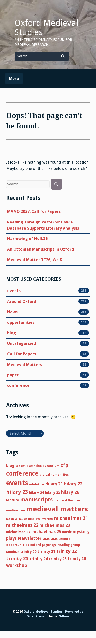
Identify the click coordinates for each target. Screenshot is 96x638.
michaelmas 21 (71, 518)
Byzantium (51, 466)
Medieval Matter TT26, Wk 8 (34, 259)
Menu (14, 78)
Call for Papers (21, 354)
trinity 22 (66, 551)
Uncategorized (21, 343)
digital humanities (54, 474)
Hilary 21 (54, 483)
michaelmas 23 (54, 525)
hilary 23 (17, 492)
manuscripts (36, 499)
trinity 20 (28, 551)
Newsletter (30, 538)
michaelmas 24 (18, 532)
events (14, 290)
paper (13, 375)
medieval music (16, 519)
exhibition (36, 484)
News (12, 312)
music (67, 532)
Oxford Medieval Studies (46, 27)
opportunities (20, 322)
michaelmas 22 (22, 525)
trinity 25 (58, 559)
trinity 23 (17, 558)
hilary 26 (70, 492)
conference (18, 385)
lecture (12, 500)
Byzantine (34, 466)
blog (11, 333)
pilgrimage (49, 545)
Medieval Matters (24, 364)
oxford (35, 545)
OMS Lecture (61, 539)
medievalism (15, 510)
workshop (16, 565)
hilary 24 (36, 492)
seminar (12, 552)
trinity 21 (46, 551)
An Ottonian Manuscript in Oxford (40, 249)
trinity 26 (77, 558)
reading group (69, 545)
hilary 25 (52, 492)
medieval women (40, 519)
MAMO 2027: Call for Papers (34, 211)
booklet (20, 466)
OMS (46, 539)
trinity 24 (39, 559)
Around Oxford (21, 301)
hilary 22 (73, 483)
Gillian (64, 616)
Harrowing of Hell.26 (27, 238)
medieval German (67, 500)
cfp (64, 465)
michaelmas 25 (46, 531)
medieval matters (57, 509)
